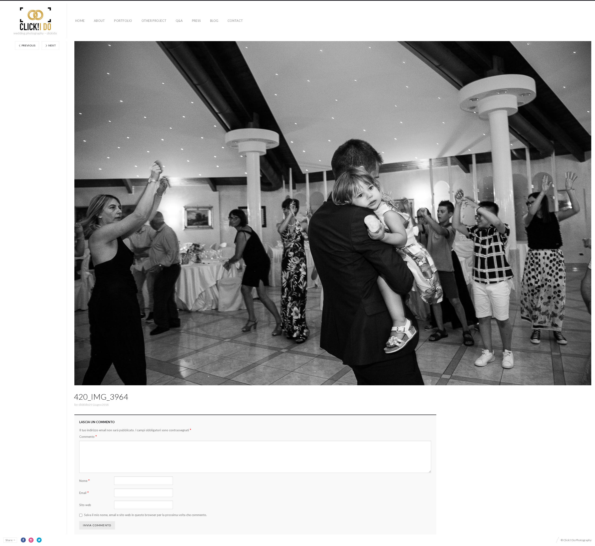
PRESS (196, 21)
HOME (80, 21)
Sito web (85, 505)
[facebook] (23, 540)
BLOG (214, 21)
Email (84, 493)
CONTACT (235, 21)
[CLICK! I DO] (35, 18)
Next (52, 45)
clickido (84, 404)
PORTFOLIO (123, 21)
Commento (88, 436)
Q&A (179, 21)
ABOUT (99, 21)
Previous (28, 45)
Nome (84, 481)
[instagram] (31, 540)
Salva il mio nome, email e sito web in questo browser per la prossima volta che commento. (145, 515)
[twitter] (39, 540)
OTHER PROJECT (154, 21)
